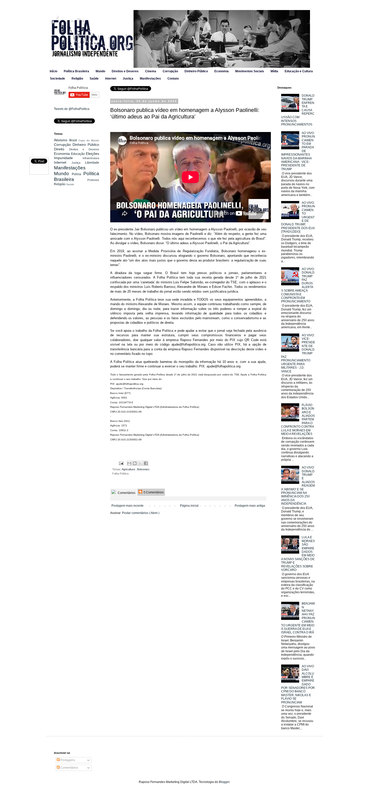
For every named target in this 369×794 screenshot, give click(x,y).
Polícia (77, 174)
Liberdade (92, 162)
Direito (61, 149)
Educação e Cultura (299, 71)
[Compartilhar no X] (140, 463)
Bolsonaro (143, 469)
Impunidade (68, 158)
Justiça (128, 78)
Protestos (93, 179)
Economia (221, 71)
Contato (173, 78)
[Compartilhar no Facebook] (145, 463)
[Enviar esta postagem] (121, 463)
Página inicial (189, 505)
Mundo (100, 71)
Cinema (150, 71)
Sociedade (57, 78)
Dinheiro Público (196, 71)
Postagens (67, 760)
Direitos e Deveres (125, 71)
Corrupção (170, 71)
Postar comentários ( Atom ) (140, 513)
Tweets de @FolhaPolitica (71, 109)
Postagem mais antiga (250, 505)
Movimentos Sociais (249, 71)
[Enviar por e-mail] (129, 463)
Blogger (224, 782)
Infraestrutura (91, 158)
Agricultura (129, 469)
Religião (77, 78)
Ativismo (61, 140)
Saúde (94, 78)
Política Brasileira (76, 71)
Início (53, 71)
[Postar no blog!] (134, 463)
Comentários (126, 493)
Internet (110, 78)
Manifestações (150, 78)
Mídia (274, 71)
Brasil (74, 140)
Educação (78, 154)
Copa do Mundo (89, 140)
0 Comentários (153, 492)
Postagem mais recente (127, 505)
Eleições (92, 154)
